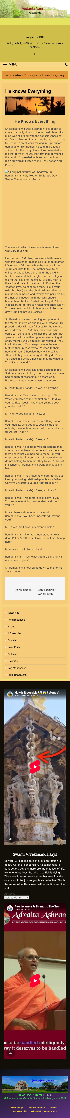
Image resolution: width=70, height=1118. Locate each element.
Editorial (11, 640)
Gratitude (12, 661)
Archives (9, 893)
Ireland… (12, 626)
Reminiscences (16, 619)
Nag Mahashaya (16, 668)
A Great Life (14, 633)
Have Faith (13, 647)
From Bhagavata (17, 674)
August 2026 (35, 37)
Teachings (13, 612)
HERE (48, 1094)
